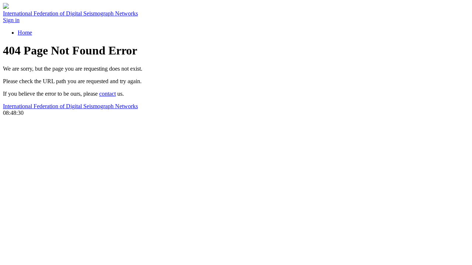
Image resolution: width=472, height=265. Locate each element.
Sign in (11, 20)
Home (25, 32)
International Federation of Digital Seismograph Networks (70, 106)
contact (107, 94)
